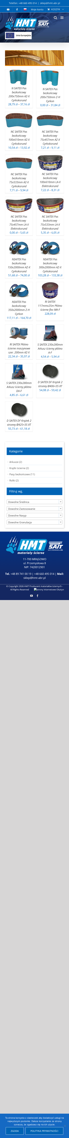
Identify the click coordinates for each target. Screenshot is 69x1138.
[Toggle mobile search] (55, 17)
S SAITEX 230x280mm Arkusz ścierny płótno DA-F (19, 387)
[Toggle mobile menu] (62, 17)
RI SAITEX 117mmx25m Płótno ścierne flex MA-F (50, 306)
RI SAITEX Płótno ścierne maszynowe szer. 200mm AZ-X (19, 348)
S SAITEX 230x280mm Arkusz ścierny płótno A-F (50, 348)
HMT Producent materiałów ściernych (43, 586)
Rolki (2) (14, 480)
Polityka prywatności (44, 1130)
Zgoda (15, 1130)
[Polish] (25, 9)
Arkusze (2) (15, 462)
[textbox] (34, 502)
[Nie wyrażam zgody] (64, 1125)
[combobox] (34, 501)
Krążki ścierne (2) (19, 468)
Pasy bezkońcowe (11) (22, 474)
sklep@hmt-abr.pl (50, 3)
